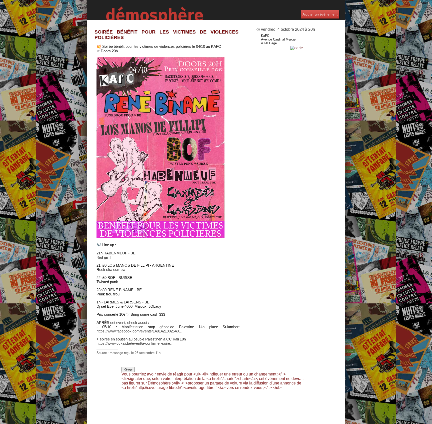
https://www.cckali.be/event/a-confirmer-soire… (135, 343)
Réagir (128, 369)
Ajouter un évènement (320, 14)
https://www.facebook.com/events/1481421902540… (139, 331)
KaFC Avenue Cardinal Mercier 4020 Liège (278, 39)
